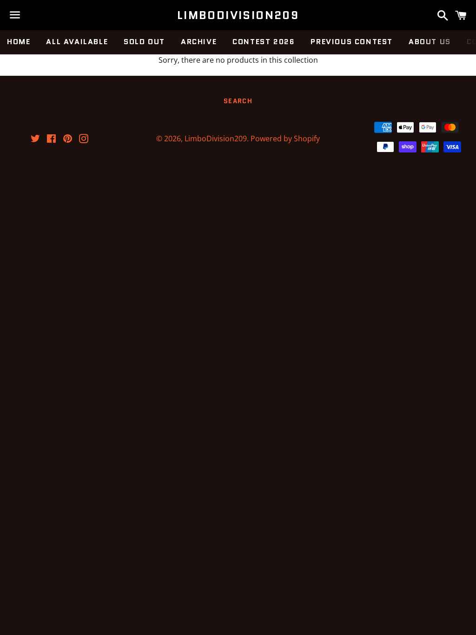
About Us (430, 41)
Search (238, 101)
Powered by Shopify (285, 138)
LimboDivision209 (238, 15)
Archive (199, 41)
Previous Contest (352, 41)
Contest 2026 (263, 41)
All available (77, 41)
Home (18, 41)
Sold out (144, 41)
